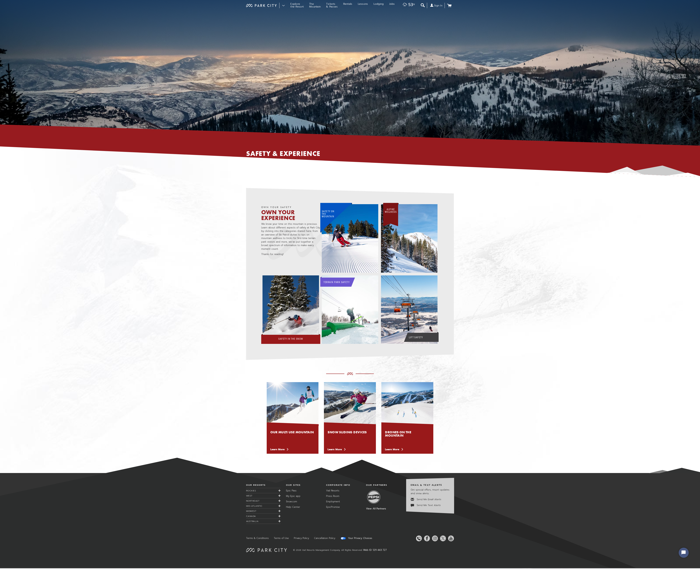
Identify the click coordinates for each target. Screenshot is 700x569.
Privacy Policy (301, 538)
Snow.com (291, 501)
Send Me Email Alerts (428, 499)
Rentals (347, 4)
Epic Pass (291, 490)
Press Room (332, 496)
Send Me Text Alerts (428, 505)
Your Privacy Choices (359, 538)
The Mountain (315, 5)
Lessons (363, 4)
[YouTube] (450, 538)
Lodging (379, 4)
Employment (333, 501)
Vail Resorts (332, 490)
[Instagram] (434, 538)
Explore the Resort (297, 5)
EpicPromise (333, 507)
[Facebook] (426, 538)
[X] (442, 538)
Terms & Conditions (257, 538)
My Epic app (293, 496)
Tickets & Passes (332, 5)
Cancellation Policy (324, 538)
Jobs (392, 4)
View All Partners (376, 508)
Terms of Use (281, 538)
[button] (408, 5)
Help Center (293, 507)
